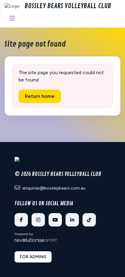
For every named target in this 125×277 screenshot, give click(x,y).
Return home (40, 96)
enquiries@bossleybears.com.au (54, 188)
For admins (33, 256)
